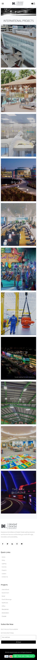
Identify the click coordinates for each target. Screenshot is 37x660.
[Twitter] (7, 544)
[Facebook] (2, 544)
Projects (4, 570)
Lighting (4, 564)
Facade (4, 616)
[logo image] (18, 3)
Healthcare (5, 603)
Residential (5, 609)
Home (3, 557)
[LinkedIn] (12, 544)
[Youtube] (22, 544)
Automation (5, 613)
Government (5, 593)
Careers (4, 574)
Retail (3, 596)
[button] (23, 656)
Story (3, 560)
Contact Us (5, 577)
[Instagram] (17, 544)
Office (3, 606)
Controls (4, 567)
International (5, 589)
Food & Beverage (6, 599)
